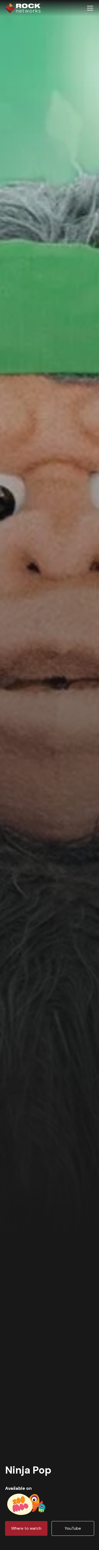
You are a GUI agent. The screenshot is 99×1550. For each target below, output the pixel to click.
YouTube (73, 1528)
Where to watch (26, 1528)
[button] (89, 8)
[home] (23, 8)
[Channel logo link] (26, 1503)
